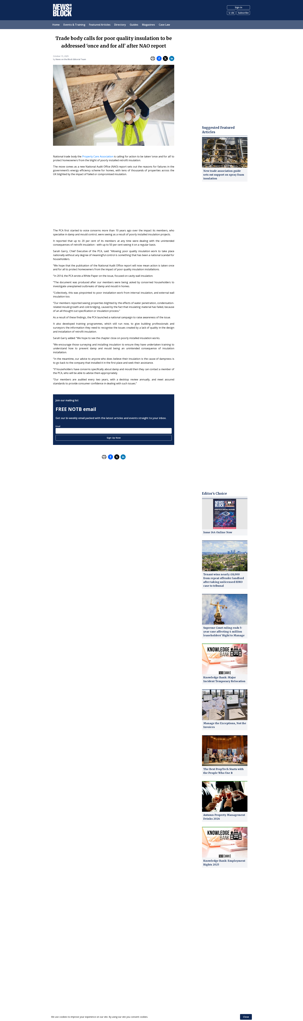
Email (58, 426)
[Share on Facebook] (159, 58)
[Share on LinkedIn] (171, 58)
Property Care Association (97, 156)
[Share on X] (165, 58)
